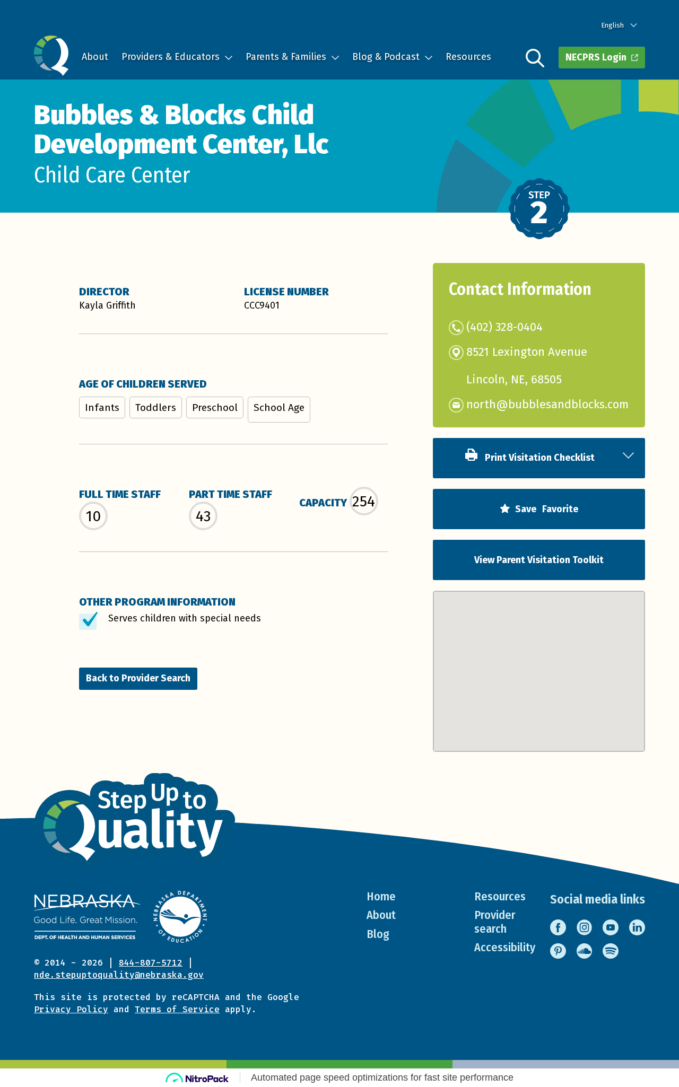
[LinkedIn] (637, 927)
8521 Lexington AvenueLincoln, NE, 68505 (526, 366)
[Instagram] (585, 927)
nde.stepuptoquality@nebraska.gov (119, 974)
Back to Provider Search (138, 678)
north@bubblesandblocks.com (547, 404)
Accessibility (504, 947)
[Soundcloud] (585, 951)
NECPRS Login (595, 57)
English (612, 25)
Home (381, 896)
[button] (539, 660)
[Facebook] (558, 927)
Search (535, 58)
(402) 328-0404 (504, 327)
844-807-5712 (150, 962)
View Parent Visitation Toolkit (539, 560)
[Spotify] (611, 951)
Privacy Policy (71, 1009)
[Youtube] (611, 927)
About (95, 57)
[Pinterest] (558, 951)
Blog (378, 934)
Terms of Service (177, 1009)
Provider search (495, 921)
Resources (468, 57)
